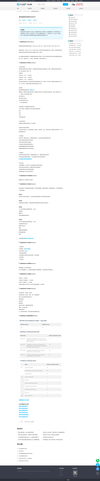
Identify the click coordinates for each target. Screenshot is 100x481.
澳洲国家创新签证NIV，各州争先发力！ (75, 53)
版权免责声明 (61, 474)
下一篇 (21, 421)
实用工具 (80, 0)
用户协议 (60, 472)
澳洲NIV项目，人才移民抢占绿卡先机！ (75, 51)
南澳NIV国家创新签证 (23, 406)
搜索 (66, 4)
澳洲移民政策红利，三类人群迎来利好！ (75, 45)
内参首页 (48, 0)
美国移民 (63, 0)
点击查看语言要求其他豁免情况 (25, 159)
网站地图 (68, 479)
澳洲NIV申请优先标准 (28, 238)
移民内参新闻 (19, 471)
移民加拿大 (23, 471)
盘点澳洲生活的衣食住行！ (48, 437)
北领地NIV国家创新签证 (24, 414)
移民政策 (23, 20)
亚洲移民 (72, 0)
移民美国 (27, 471)
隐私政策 (60, 470)
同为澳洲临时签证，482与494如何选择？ (75, 43)
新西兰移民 (68, 0)
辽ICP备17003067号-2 (60, 479)
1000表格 (28, 248)
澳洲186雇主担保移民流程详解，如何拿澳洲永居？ (75, 47)
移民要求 (29, 20)
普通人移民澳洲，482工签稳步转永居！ (26, 432)
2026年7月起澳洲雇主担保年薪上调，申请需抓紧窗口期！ (30, 439)
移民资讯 (55, 8)
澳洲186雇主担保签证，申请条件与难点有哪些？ (28, 434)
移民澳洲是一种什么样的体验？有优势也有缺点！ (53, 439)
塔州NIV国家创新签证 (23, 416)
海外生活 (81, 8)
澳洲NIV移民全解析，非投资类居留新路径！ (75, 49)
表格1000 (32, 90)
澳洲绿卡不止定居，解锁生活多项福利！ (51, 434)
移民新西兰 (31, 471)
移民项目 (30, 8)
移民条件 (35, 20)
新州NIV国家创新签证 (23, 408)
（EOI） (25, 251)
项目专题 (68, 8)
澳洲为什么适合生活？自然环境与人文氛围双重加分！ (54, 432)
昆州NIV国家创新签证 (23, 412)
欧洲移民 (76, 0)
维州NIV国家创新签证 (23, 410)
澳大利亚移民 (53, 0)
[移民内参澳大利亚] (24, 4)
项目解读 (43, 8)
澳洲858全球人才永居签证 (29, 421)
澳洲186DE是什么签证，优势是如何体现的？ (75, 55)
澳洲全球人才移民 (26, 11)
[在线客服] (97, 465)
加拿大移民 (59, 0)
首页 (18, 8)
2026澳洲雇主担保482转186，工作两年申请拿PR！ (28, 437)
